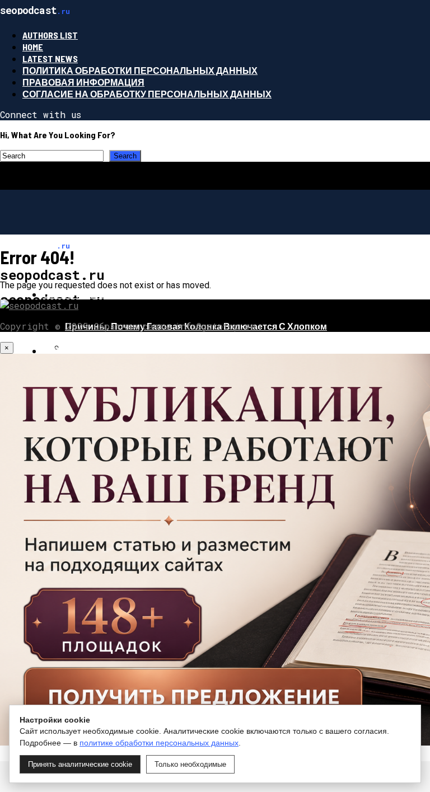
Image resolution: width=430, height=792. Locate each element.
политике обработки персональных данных (159, 742)
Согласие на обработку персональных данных (147, 93)
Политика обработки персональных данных (140, 70)
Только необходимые (190, 764)
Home (32, 46)
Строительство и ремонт (108, 294)
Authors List (50, 35)
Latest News (50, 58)
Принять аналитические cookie (80, 764)
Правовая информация (83, 82)
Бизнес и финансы (92, 350)
